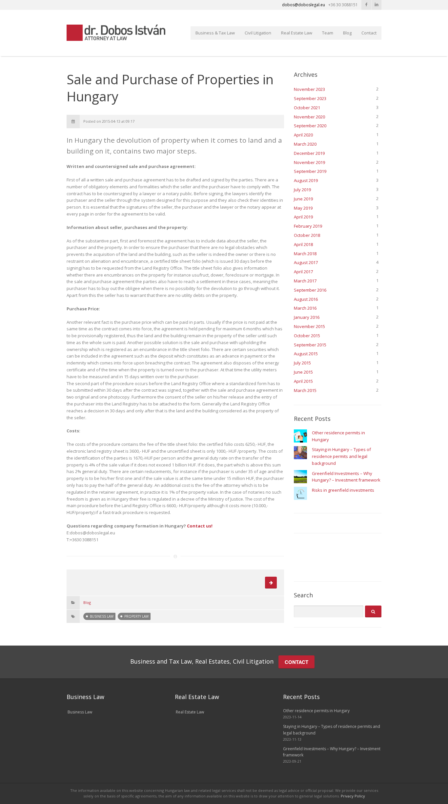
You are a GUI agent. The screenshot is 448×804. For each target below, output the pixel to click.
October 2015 (307, 336)
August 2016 (306, 299)
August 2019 (306, 180)
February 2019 (308, 226)
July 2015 (302, 363)
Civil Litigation (258, 33)
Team (327, 33)
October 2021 (307, 108)
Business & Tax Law (215, 33)
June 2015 (303, 372)
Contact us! (200, 526)
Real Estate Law (296, 33)
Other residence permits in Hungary (316, 710)
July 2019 (302, 190)
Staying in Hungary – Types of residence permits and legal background (341, 456)
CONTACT (296, 662)
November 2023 (309, 89)
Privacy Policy (353, 796)
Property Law (136, 616)
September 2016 (310, 290)
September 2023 (310, 98)
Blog (347, 33)
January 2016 (306, 317)
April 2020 (303, 135)
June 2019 (303, 199)
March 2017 (305, 281)
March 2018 (305, 254)
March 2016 (305, 308)
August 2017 (306, 262)
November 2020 (309, 117)
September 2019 (310, 171)
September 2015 (310, 345)
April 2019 (303, 217)
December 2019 (309, 153)
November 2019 (309, 162)
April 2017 (303, 272)
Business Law (101, 616)
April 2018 (303, 244)
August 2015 (306, 354)
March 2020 (305, 144)
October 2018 (307, 235)
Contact (369, 33)
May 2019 (303, 208)
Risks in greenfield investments (343, 490)
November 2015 (309, 326)
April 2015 (303, 381)
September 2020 (310, 126)
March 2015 (305, 390)
